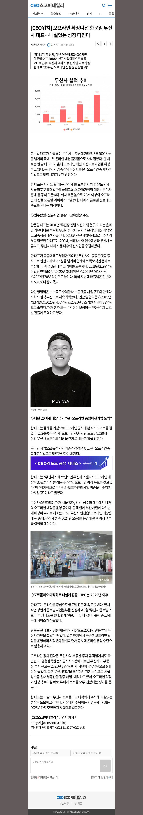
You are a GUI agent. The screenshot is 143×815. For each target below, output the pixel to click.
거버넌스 (74, 13)
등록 (105, 765)
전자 (89, 13)
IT (100, 13)
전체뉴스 (37, 13)
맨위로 (78, 803)
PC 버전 (64, 803)
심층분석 (56, 13)
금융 (111, 13)
